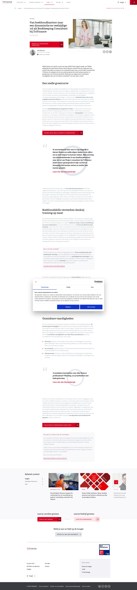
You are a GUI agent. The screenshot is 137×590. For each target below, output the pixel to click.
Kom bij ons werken (46, 519)
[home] (16, 8)
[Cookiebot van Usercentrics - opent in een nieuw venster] (95, 282)
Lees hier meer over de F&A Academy (54, 266)
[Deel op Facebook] (104, 51)
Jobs (26, 484)
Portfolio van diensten (33, 566)
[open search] (133, 2)
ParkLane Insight (87, 566)
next (116, 482)
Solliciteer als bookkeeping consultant (57, 425)
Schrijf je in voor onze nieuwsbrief (67, 534)
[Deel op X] (107, 51)
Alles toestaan (91, 307)
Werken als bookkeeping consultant (40, 44)
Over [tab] (92, 287)
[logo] (7, 2)
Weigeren (68, 307)
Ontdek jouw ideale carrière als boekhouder (59, 133)
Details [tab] (68, 287)
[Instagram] (106, 586)
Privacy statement (43, 586)
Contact (47, 566)
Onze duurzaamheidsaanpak (73, 586)
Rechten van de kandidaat (57, 586)
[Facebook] (102, 586)
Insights (19, 8)
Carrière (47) (30, 563)
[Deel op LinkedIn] (110, 51)
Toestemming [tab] (44, 287)
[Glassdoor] (109, 586)
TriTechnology (86, 572)
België (122, 2)
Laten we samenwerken (84, 519)
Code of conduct (86, 586)
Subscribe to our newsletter (114, 8)
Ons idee (47, 563)
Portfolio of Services (31, 481)
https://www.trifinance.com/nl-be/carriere (55, 458)
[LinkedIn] (99, 586)
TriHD (83, 569)
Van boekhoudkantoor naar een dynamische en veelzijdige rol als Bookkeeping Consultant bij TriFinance (46, 8)
